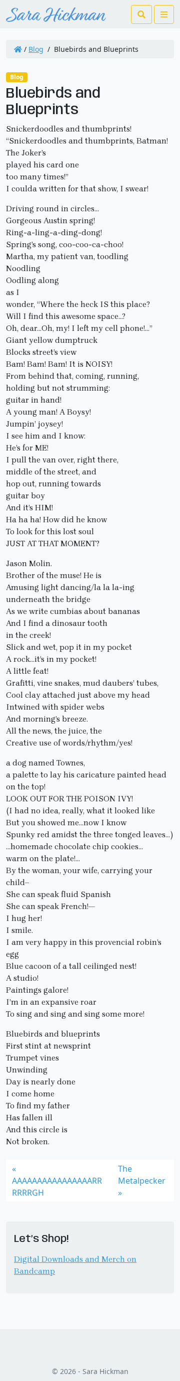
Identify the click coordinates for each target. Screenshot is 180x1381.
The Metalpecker (142, 1174)
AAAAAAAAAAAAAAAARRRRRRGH (57, 1186)
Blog (36, 49)
